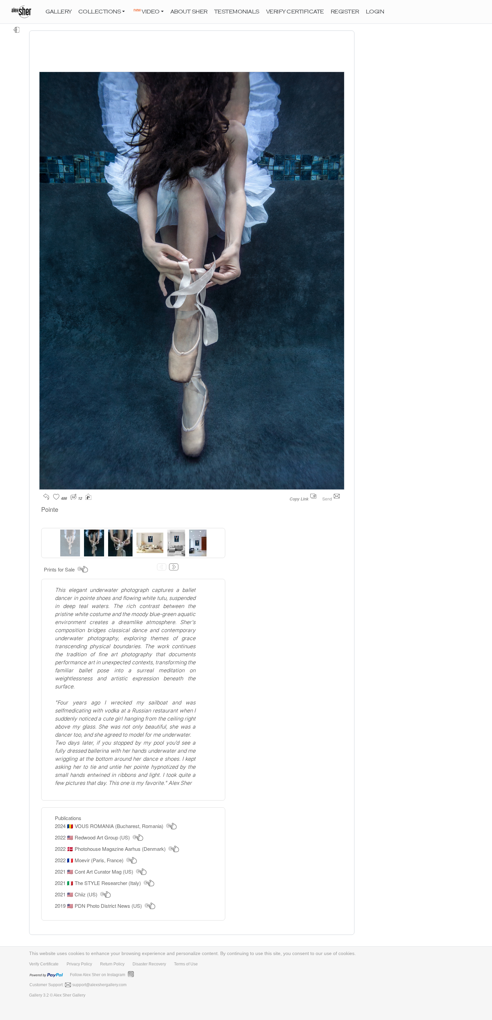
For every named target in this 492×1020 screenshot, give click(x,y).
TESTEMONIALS (236, 12)
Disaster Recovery (149, 964)
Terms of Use (186, 964)
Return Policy (112, 964)
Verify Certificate (44, 964)
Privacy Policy (79, 964)
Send (327, 498)
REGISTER (345, 12)
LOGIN (375, 12)
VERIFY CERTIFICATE (295, 12)
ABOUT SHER (189, 12)
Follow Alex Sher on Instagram (97, 974)
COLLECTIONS (99, 12)
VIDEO (147, 11)
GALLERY (59, 12)
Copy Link (299, 499)
